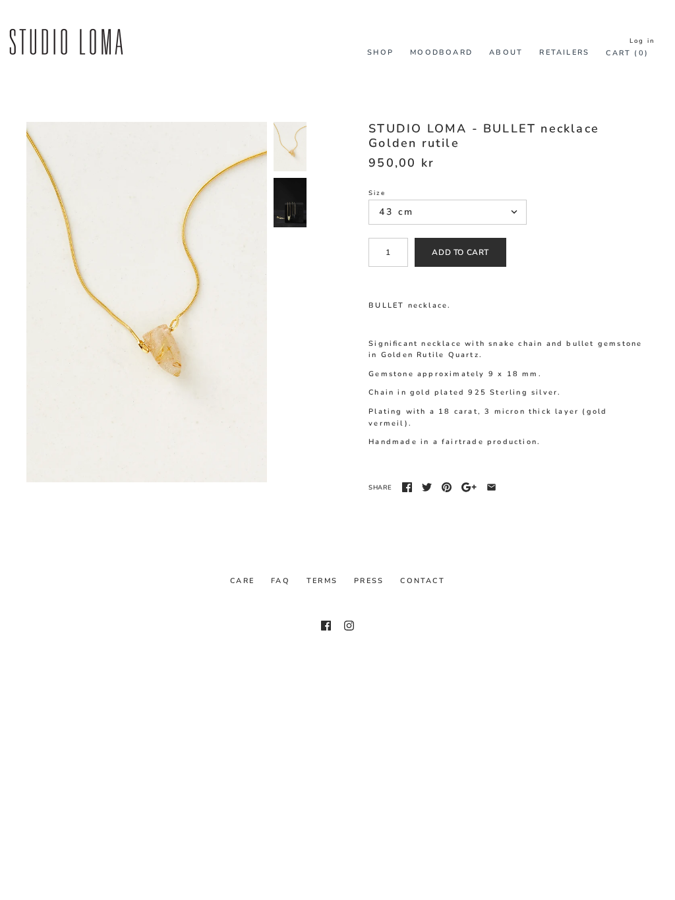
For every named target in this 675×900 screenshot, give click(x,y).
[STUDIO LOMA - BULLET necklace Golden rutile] (146, 302)
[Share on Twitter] (427, 487)
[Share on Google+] (469, 487)
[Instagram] (349, 626)
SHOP (380, 52)
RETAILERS (564, 52)
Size (377, 192)
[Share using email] (491, 487)
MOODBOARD (441, 52)
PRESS (369, 581)
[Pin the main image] (447, 487)
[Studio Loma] (66, 25)
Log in (642, 40)
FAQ (280, 581)
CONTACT (422, 581)
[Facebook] (326, 626)
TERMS (322, 581)
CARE (242, 581)
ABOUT (506, 52)
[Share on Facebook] (407, 487)
